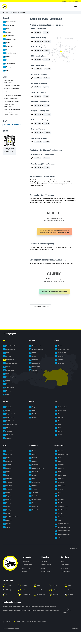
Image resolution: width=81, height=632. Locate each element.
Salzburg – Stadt (61, 353)
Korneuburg (60, 478)
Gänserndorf (60, 465)
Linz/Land (33, 475)
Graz (6, 29)
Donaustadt (8, 461)
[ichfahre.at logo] (4, 6)
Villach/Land (8, 435)
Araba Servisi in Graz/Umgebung (11, 98)
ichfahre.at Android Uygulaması (21, 610)
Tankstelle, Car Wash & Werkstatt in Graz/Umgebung (11, 114)
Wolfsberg (7, 438)
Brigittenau (8, 454)
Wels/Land (34, 510)
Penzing (7, 513)
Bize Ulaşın (24, 571)
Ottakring (7, 510)
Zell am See (60, 363)
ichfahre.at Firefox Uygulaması (21, 606)
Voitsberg (7, 67)
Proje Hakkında (25, 561)
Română (29, 622)
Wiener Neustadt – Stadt (62, 527)
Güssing (33, 353)
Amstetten (59, 451)
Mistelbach (60, 499)
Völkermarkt (8, 431)
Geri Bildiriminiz (26, 568)
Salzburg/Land (60, 356)
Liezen (6, 49)
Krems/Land (60, 482)
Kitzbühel (59, 417)
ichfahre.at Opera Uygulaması (47, 606)
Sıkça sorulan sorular (27, 565)
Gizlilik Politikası (65, 565)
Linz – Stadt (34, 472)
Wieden (7, 527)
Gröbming (7, 32)
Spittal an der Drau (9, 421)
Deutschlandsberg (9, 25)
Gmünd (58, 461)
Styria (7, 12)
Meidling (7, 503)
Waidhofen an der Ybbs (62, 534)
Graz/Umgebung (14, 12)
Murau (6, 60)
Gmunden (33, 461)
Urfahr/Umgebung (35, 499)
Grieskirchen (34, 465)
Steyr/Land (34, 492)
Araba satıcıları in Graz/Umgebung (12, 85)
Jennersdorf (34, 356)
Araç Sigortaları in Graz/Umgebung (12, 101)
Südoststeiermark (9, 63)
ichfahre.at (8, 628)
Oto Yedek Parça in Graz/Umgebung (12, 95)
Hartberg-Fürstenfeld (10, 39)
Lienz (58, 428)
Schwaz (59, 435)
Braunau (33, 451)
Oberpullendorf (35, 366)
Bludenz (33, 410)
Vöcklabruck (34, 503)
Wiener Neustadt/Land (62, 524)
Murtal (7, 56)
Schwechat (59, 517)
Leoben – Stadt (9, 46)
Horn (58, 472)
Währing (7, 524)
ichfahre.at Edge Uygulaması (34, 606)
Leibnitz (7, 42)
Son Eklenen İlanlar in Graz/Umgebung (8, 81)
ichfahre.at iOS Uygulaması (34, 610)
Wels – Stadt (34, 506)
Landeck (59, 424)
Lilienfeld (59, 489)
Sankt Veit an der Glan (10, 424)
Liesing (7, 492)
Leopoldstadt (8, 489)
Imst (58, 414)
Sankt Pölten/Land (61, 510)
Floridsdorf (8, 468)
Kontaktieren (43, 233)
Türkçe (13, 622)
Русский (8, 622)
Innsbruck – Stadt (61, 407)
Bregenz (33, 407)
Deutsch (44, 622)
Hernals (7, 472)
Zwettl (58, 537)
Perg (32, 478)
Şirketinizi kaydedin (46, 565)
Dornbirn (33, 414)
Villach (7, 428)
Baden (58, 458)
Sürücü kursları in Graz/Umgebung (12, 110)
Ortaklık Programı (45, 571)
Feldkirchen (8, 407)
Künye (62, 561)
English (39, 622)
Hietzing (7, 475)
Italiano (34, 622)
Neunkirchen (60, 503)
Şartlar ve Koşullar (65, 571)
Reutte (59, 431)
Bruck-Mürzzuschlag (10, 22)
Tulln (58, 520)
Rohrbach (33, 485)
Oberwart (33, 370)
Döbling (7, 458)
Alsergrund (8, 451)
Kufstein (59, 421)
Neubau (7, 506)
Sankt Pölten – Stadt (62, 506)
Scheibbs (59, 513)
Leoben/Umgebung (10, 53)
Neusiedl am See (35, 363)
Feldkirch (33, 417)
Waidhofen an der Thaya (62, 531)
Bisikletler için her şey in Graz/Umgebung (9, 105)
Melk (58, 496)
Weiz (6, 70)
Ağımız (43, 568)
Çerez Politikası (64, 568)
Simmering (8, 520)
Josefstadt (8, 482)
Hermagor (7, 410)
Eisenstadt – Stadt (35, 346)
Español (23, 622)
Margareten (8, 496)
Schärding (33, 489)
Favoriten (7, 465)
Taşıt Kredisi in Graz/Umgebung (11, 89)
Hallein (59, 346)
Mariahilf (7, 499)
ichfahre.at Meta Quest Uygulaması (47, 610)
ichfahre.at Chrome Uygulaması (8, 606)
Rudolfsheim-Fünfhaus (11, 517)
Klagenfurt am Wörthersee (11, 414)
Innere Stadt (8, 478)
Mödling (58, 492)
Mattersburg (34, 360)
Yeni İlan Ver (44, 561)
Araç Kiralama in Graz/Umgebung (11, 92)
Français (18, 622)
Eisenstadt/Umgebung (36, 349)
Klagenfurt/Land (9, 417)
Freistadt (33, 458)
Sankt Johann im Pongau (63, 349)
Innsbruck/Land (61, 410)
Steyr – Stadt (34, 496)
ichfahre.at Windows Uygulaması (8, 610)
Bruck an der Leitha (62, 454)
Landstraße (8, 485)
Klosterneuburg (61, 475)
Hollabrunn (60, 468)
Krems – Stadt (60, 485)
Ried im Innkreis (35, 482)
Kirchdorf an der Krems (37, 468)
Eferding (33, 454)
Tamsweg (59, 360)
